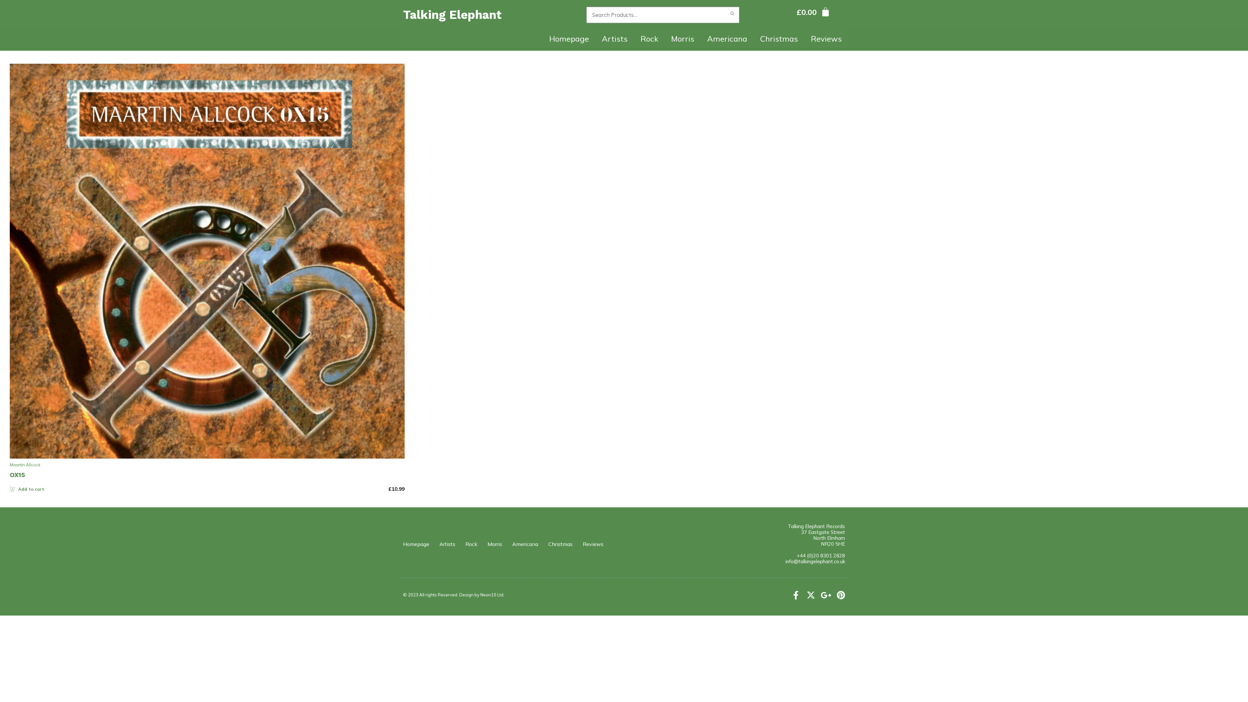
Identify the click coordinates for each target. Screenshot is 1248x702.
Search (732, 15)
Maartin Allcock (25, 464)
